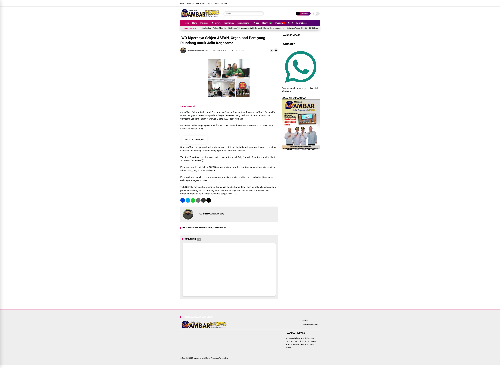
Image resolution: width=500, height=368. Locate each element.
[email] (203, 200)
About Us (190, 3)
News (194, 23)
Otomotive (216, 23)
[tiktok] (318, 3)
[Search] (261, 13)
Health (267, 23)
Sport (290, 23)
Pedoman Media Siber (310, 324)
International (301, 23)
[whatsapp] (193, 200)
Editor (216, 3)
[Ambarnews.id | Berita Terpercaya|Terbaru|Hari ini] (199, 16)
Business (204, 23)
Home (182, 3)
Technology (229, 23)
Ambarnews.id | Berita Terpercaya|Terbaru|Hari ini (212, 358)
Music (280, 23)
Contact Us (200, 3)
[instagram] (310, 3)
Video (256, 23)
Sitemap (224, 3)
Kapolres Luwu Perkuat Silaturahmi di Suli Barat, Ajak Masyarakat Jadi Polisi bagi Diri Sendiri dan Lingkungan (228, 28)
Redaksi (305, 320)
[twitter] (306, 3)
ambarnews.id (187, 106)
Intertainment (243, 23)
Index (210, 3)
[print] (198, 200)
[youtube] (314, 3)
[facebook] (302, 3)
